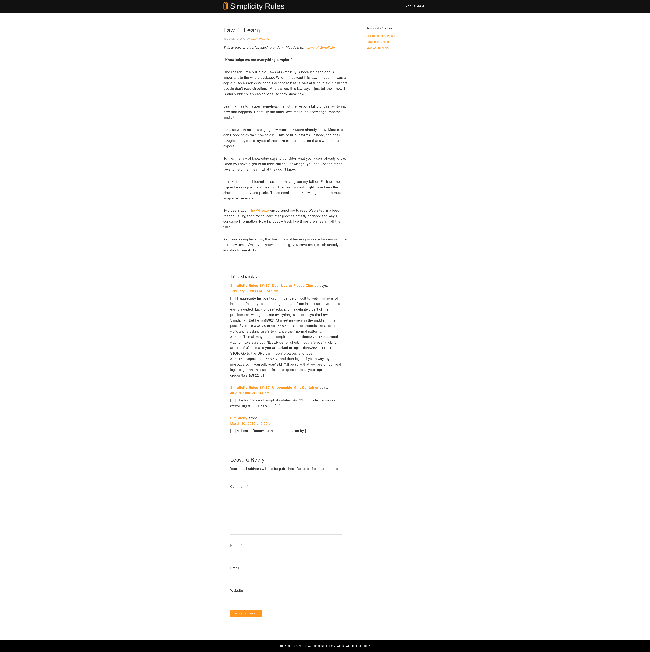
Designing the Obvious (380, 36)
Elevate (308, 645)
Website (236, 590)
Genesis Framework (331, 645)
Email (236, 567)
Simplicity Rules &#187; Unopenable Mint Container (274, 387)
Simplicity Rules (253, 6)
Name (236, 545)
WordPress (353, 645)
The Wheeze (259, 210)
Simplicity (238, 417)
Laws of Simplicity (320, 47)
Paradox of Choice (378, 42)
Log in (367, 645)
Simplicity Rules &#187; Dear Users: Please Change (274, 285)
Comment (239, 486)
